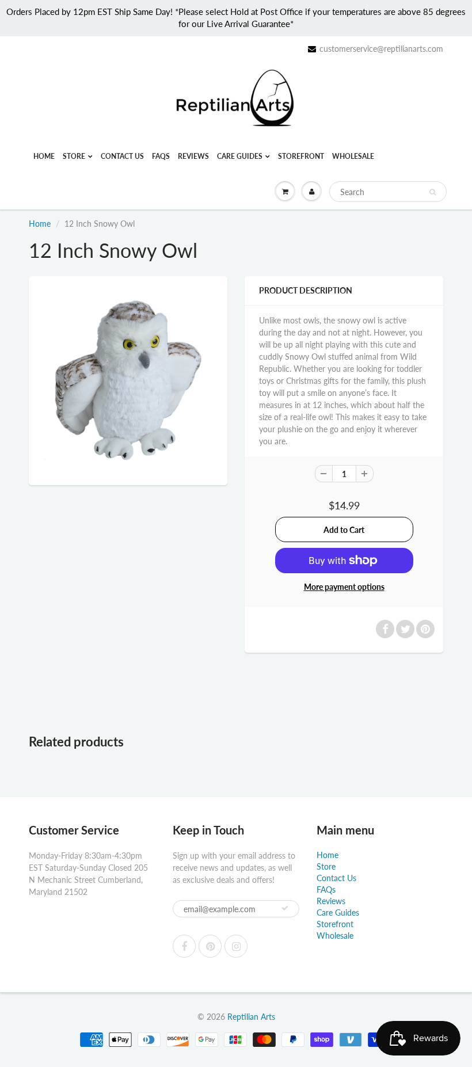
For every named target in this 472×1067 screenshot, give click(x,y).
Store (74, 156)
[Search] (432, 192)
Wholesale (353, 156)
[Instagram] (236, 946)
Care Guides (239, 156)
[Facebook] (184, 946)
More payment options (344, 587)
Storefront (301, 156)
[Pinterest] (210, 946)
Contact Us (122, 156)
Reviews (193, 156)
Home (44, 156)
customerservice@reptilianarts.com (381, 49)
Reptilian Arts (251, 1017)
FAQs (161, 156)
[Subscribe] (285, 908)
